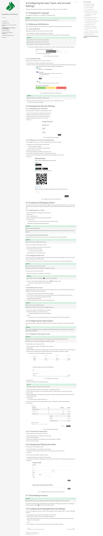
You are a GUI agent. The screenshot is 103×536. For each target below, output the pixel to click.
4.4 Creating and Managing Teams (90, 17)
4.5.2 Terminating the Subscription (91, 31)
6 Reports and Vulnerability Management (7, 33)
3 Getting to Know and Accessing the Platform (9, 25)
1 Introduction (4, 21)
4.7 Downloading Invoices (89, 34)
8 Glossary (4, 37)
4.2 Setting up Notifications (89, 5)
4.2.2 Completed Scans (89, 9)
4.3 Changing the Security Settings (90, 11)
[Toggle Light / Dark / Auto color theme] (75, 2)
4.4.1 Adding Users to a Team (90, 19)
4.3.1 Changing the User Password (91, 12)
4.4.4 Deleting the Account (89, 24)
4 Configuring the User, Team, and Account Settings (8, 28)
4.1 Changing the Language (89, 4)
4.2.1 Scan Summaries (88, 7)
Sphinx (30, 533)
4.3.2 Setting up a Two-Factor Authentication (90, 15)
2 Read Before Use (5, 23)
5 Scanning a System (6, 30)
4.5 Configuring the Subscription (90, 26)
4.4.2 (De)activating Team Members (91, 21)
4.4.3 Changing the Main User (90, 22)
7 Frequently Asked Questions (8, 35)
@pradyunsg (35, 533)
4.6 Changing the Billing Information (91, 32)
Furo (38, 533)
